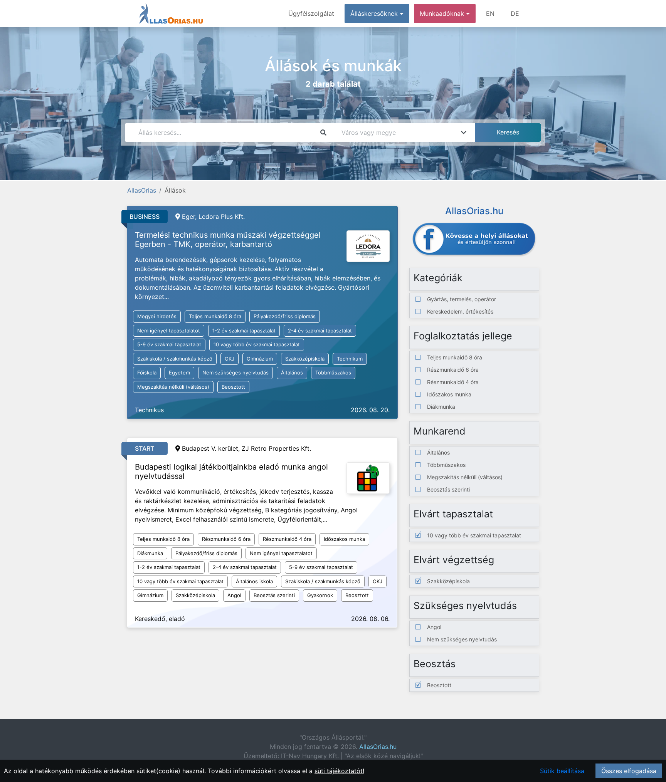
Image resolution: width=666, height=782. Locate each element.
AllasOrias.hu (378, 746)
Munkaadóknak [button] (443, 13)
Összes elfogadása (628, 771)
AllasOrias (141, 190)
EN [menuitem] (490, 13)
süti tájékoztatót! (339, 771)
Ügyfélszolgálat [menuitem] (311, 13)
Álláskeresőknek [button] (375, 13)
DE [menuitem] (515, 13)
